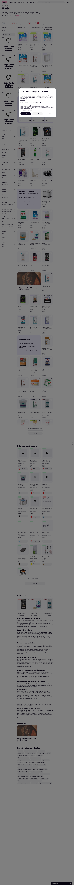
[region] (37, 102)
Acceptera (26, 113)
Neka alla (37, 113)
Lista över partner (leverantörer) (26, 110)
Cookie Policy (22, 100)
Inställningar (48, 113)
